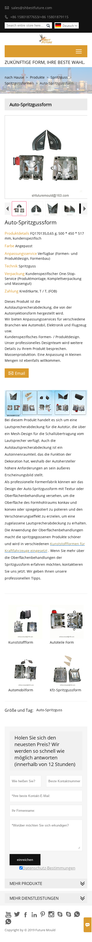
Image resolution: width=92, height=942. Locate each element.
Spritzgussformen (19, 83)
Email (16, 373)
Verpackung (15, 273)
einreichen (25, 860)
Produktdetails (17, 233)
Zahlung (12, 291)
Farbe (10, 245)
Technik (12, 265)
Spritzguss (59, 77)
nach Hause (14, 77)
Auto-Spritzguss (49, 710)
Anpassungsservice (21, 253)
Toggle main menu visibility (78, 51)
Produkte (37, 77)
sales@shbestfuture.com (31, 7)
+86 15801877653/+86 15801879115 (39, 16)
